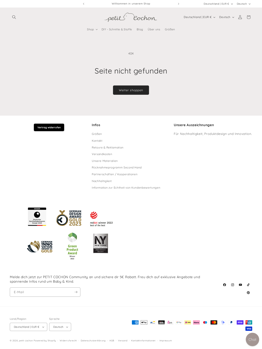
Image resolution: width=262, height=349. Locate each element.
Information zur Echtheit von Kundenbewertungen (126, 187)
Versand (122, 340)
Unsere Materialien (105, 161)
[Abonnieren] (76, 292)
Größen (97, 134)
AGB (111, 340)
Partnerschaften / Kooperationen (114, 174)
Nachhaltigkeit (102, 181)
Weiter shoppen (131, 90)
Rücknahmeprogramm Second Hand (117, 167)
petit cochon (26, 340)
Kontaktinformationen (143, 340)
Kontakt (97, 140)
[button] (14, 17)
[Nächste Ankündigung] (179, 3)
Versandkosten (102, 154)
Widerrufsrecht (68, 340)
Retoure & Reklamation (108, 147)
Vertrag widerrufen (49, 127)
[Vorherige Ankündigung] (84, 3)
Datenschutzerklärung (93, 340)
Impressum (166, 340)
